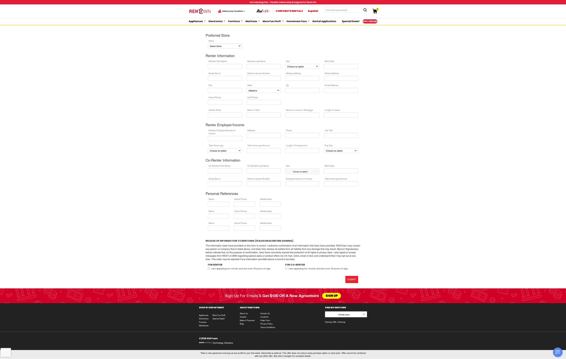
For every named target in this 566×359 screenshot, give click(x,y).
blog (242, 323)
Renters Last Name (256, 61)
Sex (288, 61)
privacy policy (266, 323)
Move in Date (253, 109)
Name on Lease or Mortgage (299, 109)
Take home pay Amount (258, 145)
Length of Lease (332, 109)
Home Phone (215, 97)
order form (265, 320)
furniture (234, 21)
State (249, 85)
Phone (289, 130)
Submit (351, 279)
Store (211, 40)
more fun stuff (272, 21)
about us (244, 313)
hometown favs (297, 21)
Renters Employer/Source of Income (222, 132)
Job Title (329, 130)
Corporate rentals (289, 11)
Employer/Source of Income (299, 178)
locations (264, 316)
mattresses (204, 325)
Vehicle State (215, 109)
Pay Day (329, 145)
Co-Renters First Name (219, 165)
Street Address (332, 73)
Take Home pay (216, 145)
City (210, 85)
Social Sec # (214, 73)
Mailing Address (293, 73)
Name (211, 199)
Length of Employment (296, 145)
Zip (287, 85)
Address (251, 130)
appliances (196, 21)
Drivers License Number (258, 73)
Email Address (331, 85)
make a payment (247, 320)
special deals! (351, 21)
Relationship (266, 199)
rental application (324, 21)
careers (243, 316)
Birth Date (329, 61)
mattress (251, 21)
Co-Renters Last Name (258, 165)
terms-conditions (267, 327)
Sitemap (341, 322)
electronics (216, 21)
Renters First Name (218, 61)
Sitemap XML (331, 322)
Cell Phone (252, 97)
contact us (265, 313)
